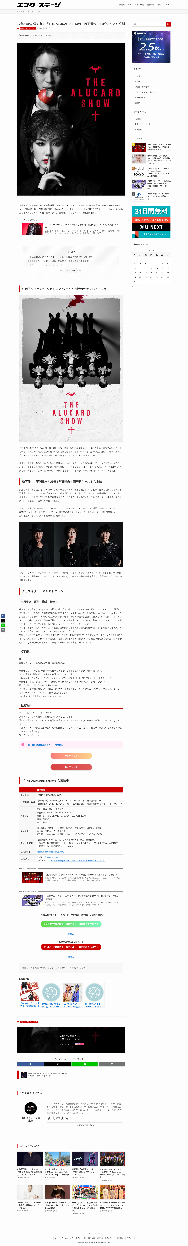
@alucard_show (52, 857)
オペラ (137, 82)
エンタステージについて (64, 1238)
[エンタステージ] (39, 4)
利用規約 (120, 1238)
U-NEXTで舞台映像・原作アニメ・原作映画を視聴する (71, 947)
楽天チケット (71, 767)
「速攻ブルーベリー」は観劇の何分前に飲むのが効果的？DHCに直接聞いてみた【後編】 (82, 897)
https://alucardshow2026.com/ (50, 852)
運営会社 (130, 1238)
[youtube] (66, 1118)
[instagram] (58, 1118)
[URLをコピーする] (112, 1064)
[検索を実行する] (168, 24)
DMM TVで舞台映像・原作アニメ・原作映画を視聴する (71, 924)
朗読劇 (137, 103)
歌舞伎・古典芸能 (142, 87)
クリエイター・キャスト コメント (47, 265)
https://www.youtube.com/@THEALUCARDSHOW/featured (78, 860)
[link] (49, 1118)
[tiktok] (62, 1118)
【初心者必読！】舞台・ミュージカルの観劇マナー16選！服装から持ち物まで (81, 874)
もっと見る (71, 270)
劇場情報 (138, 130)
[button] (30, 1064)
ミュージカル (140, 97)
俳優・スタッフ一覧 (143, 124)
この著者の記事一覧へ (84, 1125)
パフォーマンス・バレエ (28, 28)
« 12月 (134, 286)
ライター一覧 (81, 1238)
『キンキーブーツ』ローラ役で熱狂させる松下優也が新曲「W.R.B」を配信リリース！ (81, 226)
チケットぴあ (71, 756)
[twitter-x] (53, 1118)
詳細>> (71, 934)
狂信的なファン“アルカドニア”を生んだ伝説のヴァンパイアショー (62, 257)
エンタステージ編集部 (30, 1119)
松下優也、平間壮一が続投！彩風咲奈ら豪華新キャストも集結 (60, 261)
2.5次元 (138, 76)
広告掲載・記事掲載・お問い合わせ (101, 1238)
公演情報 (138, 119)
